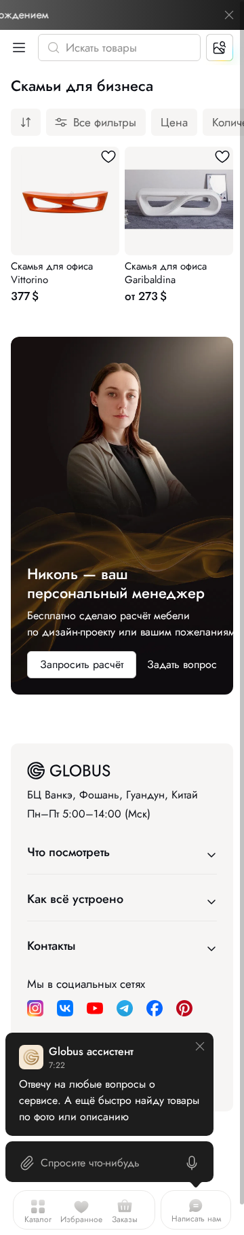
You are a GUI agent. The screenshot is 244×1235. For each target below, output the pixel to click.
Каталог (38, 1219)
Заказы (125, 1219)
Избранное (81, 1219)
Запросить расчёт (81, 664)
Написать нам (196, 1218)
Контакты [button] (51, 946)
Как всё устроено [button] (75, 899)
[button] (16, 47)
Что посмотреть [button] (68, 852)
